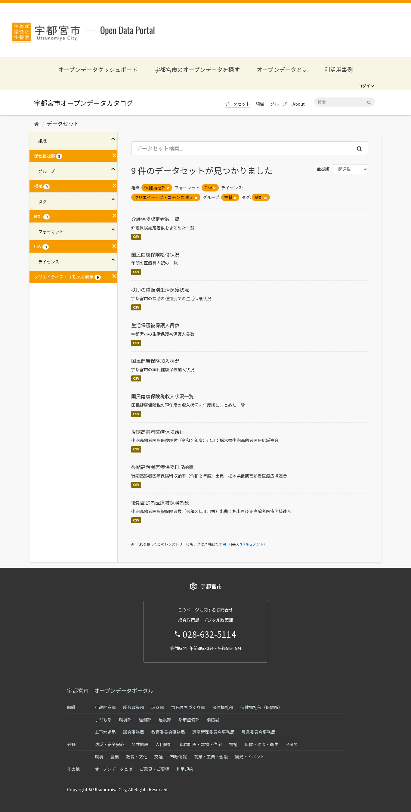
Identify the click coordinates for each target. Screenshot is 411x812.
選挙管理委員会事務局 (213, 732)
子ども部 (103, 720)
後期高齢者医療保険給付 (157, 431)
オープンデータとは (282, 69)
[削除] (167, 187)
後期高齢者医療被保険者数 (160, 502)
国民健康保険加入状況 (155, 360)
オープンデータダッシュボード (98, 69)
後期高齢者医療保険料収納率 (162, 467)
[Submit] (369, 101)
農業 (114, 757)
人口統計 (164, 744)
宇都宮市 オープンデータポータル (110, 690)
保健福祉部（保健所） (261, 707)
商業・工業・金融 (211, 757)
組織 (260, 104)
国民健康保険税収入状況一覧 (162, 396)
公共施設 (139, 744)
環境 (99, 757)
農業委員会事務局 (258, 732)
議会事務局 (133, 732)
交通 (158, 757)
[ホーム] (36, 123)
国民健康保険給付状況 (155, 254)
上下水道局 (105, 732)
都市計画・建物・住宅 (201, 744)
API (225, 543)
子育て (292, 744)
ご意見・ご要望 (154, 769)
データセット (237, 104)
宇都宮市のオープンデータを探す (197, 69)
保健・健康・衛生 (261, 744)
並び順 (323, 169)
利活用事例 (338, 69)
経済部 (145, 720)
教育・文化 (136, 757)
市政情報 (178, 757)
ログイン (366, 86)
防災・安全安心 (109, 744)
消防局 (213, 720)
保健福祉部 (222, 707)
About (298, 104)
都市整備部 (188, 720)
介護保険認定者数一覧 (155, 218)
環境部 (125, 720)
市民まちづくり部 (188, 707)
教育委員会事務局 (168, 732)
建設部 (165, 720)
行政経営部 (105, 707)
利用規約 (184, 769)
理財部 (157, 707)
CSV (136, 236)
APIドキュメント (250, 543)
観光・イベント (249, 757)
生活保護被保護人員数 (155, 325)
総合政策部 (133, 707)
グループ (278, 104)
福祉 (233, 744)
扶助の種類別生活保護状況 (160, 289)
